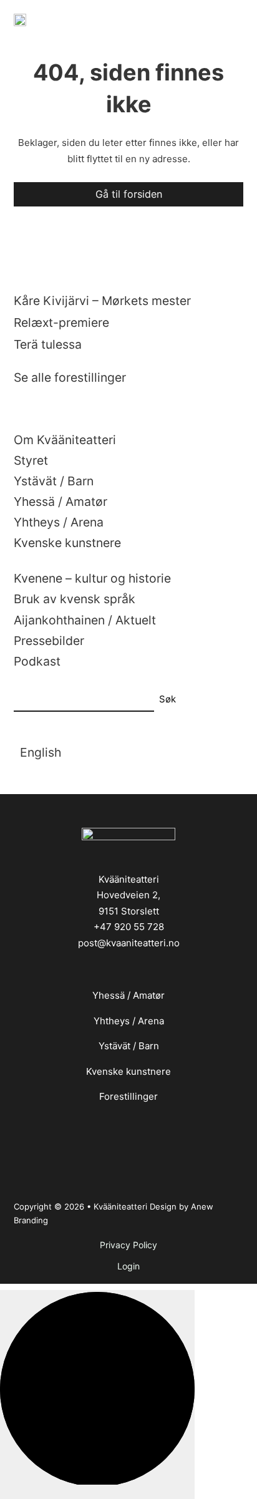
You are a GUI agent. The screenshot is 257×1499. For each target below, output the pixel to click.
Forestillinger (128, 1096)
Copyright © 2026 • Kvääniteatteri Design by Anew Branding (113, 1213)
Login (128, 1266)
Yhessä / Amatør (128, 995)
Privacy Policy (128, 1244)
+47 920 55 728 (129, 927)
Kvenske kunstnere (128, 1071)
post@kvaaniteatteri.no (129, 943)
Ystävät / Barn (129, 1046)
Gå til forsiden (128, 194)
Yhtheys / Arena (129, 1021)
